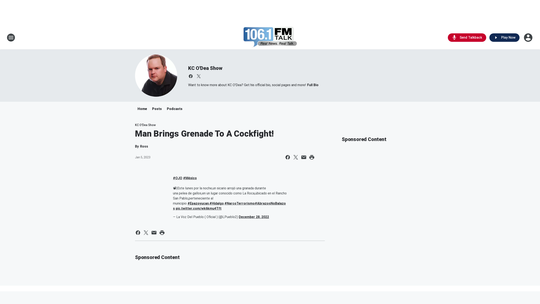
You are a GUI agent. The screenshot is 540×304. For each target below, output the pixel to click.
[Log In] (528, 37)
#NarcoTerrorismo (239, 203)
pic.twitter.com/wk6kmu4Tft (198, 208)
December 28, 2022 (254, 217)
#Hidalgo (216, 203)
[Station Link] (270, 38)
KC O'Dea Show (205, 68)
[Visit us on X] (198, 76)
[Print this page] (312, 157)
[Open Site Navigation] (11, 37)
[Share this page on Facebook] (288, 157)
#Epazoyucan (198, 203)
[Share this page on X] (296, 157)
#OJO (177, 178)
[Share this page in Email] (304, 157)
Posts (157, 109)
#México (190, 178)
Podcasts (174, 109)
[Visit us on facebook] (190, 76)
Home (142, 109)
